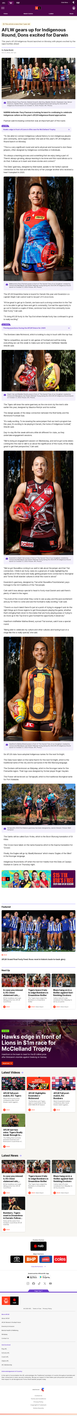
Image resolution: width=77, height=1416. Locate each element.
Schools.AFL (5, 1353)
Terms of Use (37, 1308)
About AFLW (5, 1318)
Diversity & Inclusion (8, 1326)
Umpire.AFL (5, 1361)
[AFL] (3, 3)
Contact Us (5, 1338)
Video (6, 13)
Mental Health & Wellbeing (10, 1330)
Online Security (38, 1408)
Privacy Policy (47, 1308)
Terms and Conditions (38, 1398)
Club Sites (64, 2)
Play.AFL (4, 1349)
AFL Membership (7, 1365)
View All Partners (37, 1266)
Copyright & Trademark (38, 1405)
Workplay (4, 1334)
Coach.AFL (5, 1357)
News (71, 13)
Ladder (51, 13)
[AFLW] (10, 3)
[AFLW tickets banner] (38, 879)
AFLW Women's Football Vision (11, 1322)
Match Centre (28, 13)
